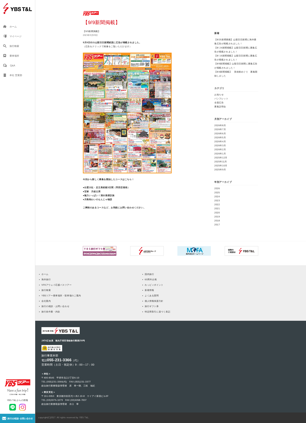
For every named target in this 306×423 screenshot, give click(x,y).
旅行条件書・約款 (50, 311)
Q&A (12, 65)
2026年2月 (220, 149)
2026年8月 (220, 125)
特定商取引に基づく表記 (157, 311)
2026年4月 (220, 141)
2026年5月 (220, 137)
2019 (217, 216)
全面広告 (219, 102)
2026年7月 (220, 129)
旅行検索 (14, 46)
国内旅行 (149, 274)
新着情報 (149, 290)
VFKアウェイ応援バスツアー (56, 285)
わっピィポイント (154, 285)
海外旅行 (46, 279)
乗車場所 (14, 55)
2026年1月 (220, 153)
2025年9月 (220, 169)
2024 (217, 196)
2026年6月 (220, 133)
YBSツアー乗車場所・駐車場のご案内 (61, 295)
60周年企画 (151, 279)
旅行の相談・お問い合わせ (55, 306)
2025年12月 (220, 157)
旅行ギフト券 (152, 306)
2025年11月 (220, 161)
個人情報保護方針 (154, 301)
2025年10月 (220, 165)
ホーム (13, 26)
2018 (217, 220)
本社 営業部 (16, 75)
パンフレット (221, 98)
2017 (217, 224)
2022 (217, 204)
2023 (217, 200)
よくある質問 (152, 295)
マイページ (16, 36)
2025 (217, 192)
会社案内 (46, 301)
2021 (217, 208)
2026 (217, 188)
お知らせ (219, 94)
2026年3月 (220, 145)
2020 (217, 212)
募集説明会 (220, 106)
